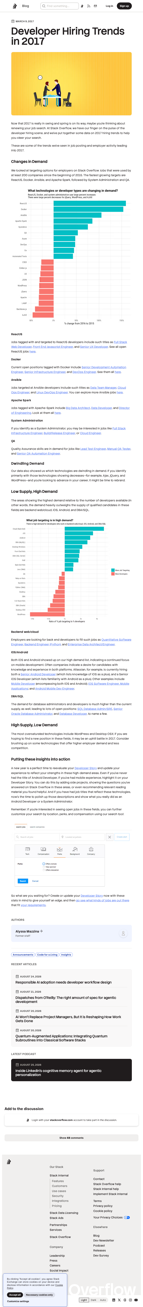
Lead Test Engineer (93, 449)
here (32, 351)
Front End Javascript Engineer (53, 347)
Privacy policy (102, 1206)
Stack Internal (59, 1175)
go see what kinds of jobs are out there (102, 900)
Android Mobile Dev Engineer (54, 688)
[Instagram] (130, 1300)
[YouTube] (136, 1300)
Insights (66, 954)
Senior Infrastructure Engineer (45, 372)
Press (53, 1260)
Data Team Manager (103, 388)
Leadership (57, 1256)
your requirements (33, 905)
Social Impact (59, 1270)
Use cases (59, 1191)
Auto (103, 1300)
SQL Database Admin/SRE (94, 709)
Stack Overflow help (107, 1184)
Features (58, 1181)
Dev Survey (101, 1255)
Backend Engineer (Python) (42, 644)
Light (84, 1300)
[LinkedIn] (113, 1300)
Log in (109, 5)
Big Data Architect (78, 408)
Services (56, 1230)
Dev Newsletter (103, 1240)
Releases (99, 1250)
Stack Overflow (60, 1237)
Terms (97, 1201)
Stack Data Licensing (64, 1213)
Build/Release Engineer (59, 433)
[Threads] (125, 1300)
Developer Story (86, 768)
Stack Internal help (106, 1189)
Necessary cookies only (39, 1294)
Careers (55, 1265)
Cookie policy (102, 1211)
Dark (93, 1300)
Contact (98, 1179)
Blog (96, 1235)
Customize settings (18, 1301)
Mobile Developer (23, 684)
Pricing (57, 1206)
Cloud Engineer (90, 433)
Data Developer (101, 408)
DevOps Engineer (84, 372)
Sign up (124, 5)
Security (57, 1196)
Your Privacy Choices (108, 1217)
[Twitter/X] (119, 1300)
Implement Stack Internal (110, 1194)
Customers (59, 1186)
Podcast (99, 1245)
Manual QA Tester (118, 449)
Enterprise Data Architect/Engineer (91, 644)
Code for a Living (47, 954)
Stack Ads (56, 1218)
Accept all (15, 1294)
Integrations (60, 1201)
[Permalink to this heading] (8, 161)
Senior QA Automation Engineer (38, 453)
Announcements (23, 954)
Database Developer (73, 714)
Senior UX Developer (94, 347)
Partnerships (58, 1225)
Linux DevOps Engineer (52, 392)
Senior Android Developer (38, 674)
